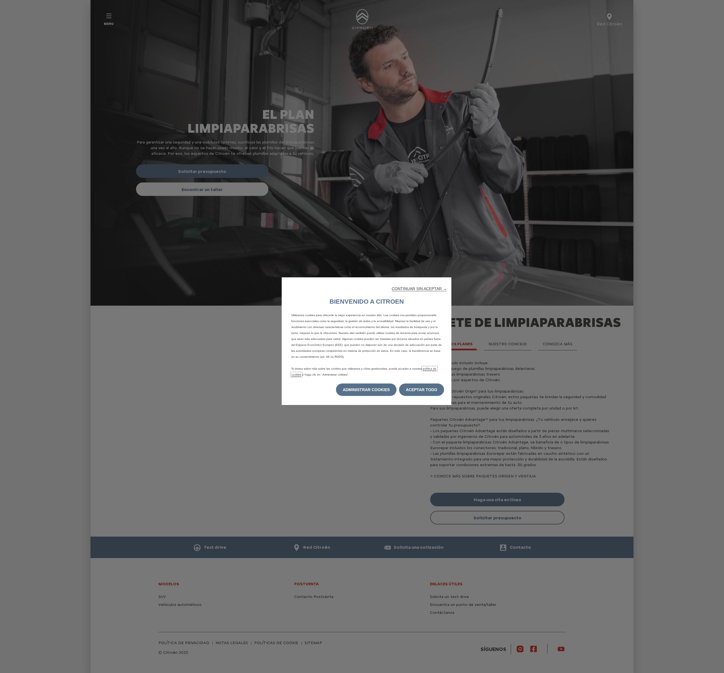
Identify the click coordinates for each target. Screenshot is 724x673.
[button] (419, 288)
